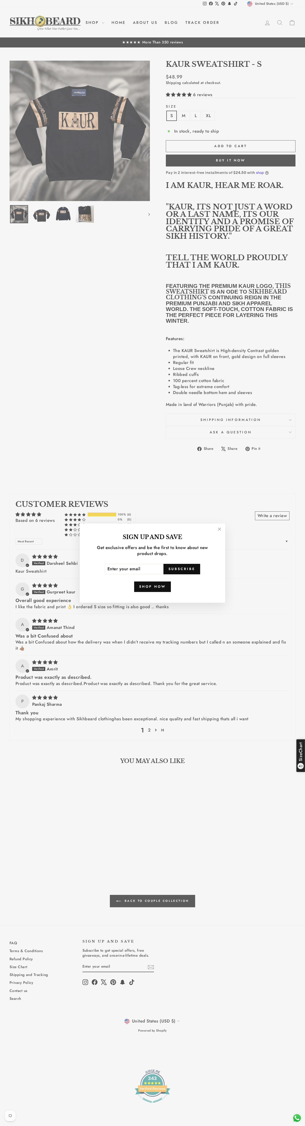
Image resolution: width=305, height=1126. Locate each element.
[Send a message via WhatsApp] (297, 1118)
